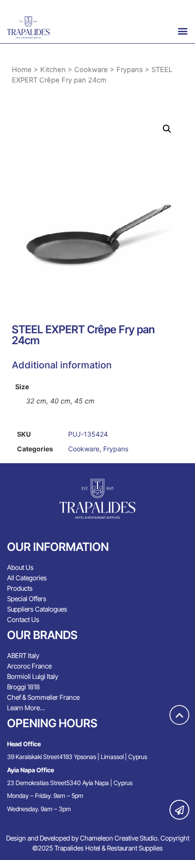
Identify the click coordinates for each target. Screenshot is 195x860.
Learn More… (26, 708)
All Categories (27, 578)
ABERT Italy (23, 655)
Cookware (91, 69)
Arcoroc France (29, 666)
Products (20, 588)
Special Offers (26, 599)
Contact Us (23, 619)
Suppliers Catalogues (37, 609)
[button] (183, 30)
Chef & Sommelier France (43, 697)
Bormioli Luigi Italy (32, 676)
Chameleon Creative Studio (119, 838)
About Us (20, 567)
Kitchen (53, 69)
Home (22, 69)
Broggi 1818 (23, 687)
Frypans (129, 69)
